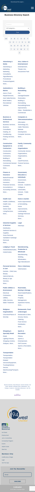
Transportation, (8, 355)
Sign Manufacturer (24, 262)
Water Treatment (8, 302)
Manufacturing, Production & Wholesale (23, 249)
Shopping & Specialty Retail (8, 332)
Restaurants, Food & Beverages (24, 311)
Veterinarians (22, 269)
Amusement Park (23, 71)
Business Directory (8, 384)
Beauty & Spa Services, (7, 280)
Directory (4, 449)
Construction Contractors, (7, 152)
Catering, (21, 319)
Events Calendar (24, 384)
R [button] (24, 45)
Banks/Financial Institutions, (8, 179)
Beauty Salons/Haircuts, (8, 275)
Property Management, (22, 299)
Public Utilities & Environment (9, 289)
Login (3, 460)
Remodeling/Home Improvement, (24, 107)
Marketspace (24, 386)
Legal (20, 223)
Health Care (7, 199)
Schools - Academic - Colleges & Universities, (25, 187)
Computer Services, (24, 134)
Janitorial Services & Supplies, (9, 232)
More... (5, 84)
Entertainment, (22, 67)
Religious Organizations (8, 311)
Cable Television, (23, 127)
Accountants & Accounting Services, (10, 188)
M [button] (28, 42)
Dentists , (6, 271)
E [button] (24, 38)
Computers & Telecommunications (25, 118)
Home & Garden (23, 199)
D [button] (21, 38)
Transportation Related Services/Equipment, (9, 360)
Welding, (21, 257)
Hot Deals (4, 432)
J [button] (19, 42)
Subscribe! (17, 481)
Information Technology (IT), (23, 123)
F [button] (27, 38)
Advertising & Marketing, (7, 68)
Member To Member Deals (15, 386)
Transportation (8, 352)
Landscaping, (22, 211)
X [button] (24, 49)
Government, (22, 180)
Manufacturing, (23, 254)
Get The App (5, 462)
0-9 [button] (6, 38)
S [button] (27, 45)
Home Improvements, (23, 208)
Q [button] (21, 45)
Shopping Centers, (9, 341)
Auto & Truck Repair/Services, (8, 94)
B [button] (14, 38)
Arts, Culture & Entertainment (23, 63)
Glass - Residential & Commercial (25, 111)
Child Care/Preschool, (23, 160)
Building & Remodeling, (22, 102)
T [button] (11, 49)
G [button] (10, 42)
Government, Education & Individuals (22, 175)
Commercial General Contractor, (9, 164)
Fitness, (20, 336)
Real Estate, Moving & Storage (24, 289)
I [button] (16, 42)
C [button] (17, 38)
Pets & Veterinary (24, 266)
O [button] (14, 45)
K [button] (22, 42)
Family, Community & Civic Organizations (24, 146)
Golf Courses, (22, 343)
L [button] (25, 42)
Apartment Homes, (24, 302)
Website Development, (22, 131)
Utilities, (5, 298)
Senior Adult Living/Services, (8, 210)
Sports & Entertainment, (22, 340)
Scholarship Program (7, 441)
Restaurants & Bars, (24, 314)
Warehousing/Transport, (11, 370)
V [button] (17, 49)
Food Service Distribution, (22, 323)
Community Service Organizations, (24, 152)
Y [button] (27, 49)
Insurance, (6, 182)
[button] (6, 8)
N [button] (11, 45)
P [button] (17, 45)
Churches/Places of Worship (9, 316)
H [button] (13, 42)
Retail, (5, 336)
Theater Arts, (22, 69)
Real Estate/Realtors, (25, 293)
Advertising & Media (8, 63)
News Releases (16, 384)
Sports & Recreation (21, 332)
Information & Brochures (20, 388)
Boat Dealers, (7, 100)
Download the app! (17, 2)
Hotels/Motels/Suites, (10, 249)
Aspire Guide (5, 446)
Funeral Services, (23, 163)
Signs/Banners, (8, 76)
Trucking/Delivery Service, (8, 366)
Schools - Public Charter (23, 193)
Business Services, (9, 124)
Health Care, (7, 204)
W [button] (21, 49)
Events (3, 443)
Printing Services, (8, 137)
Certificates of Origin (7, 457)
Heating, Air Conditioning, (7, 133)
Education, (21, 182)
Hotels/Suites (7, 252)
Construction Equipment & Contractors (7, 146)
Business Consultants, (7, 128)
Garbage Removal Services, (24, 215)
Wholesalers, (22, 259)
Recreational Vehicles (7, 104)
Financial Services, (9, 185)
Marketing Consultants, (7, 73)
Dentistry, (6, 206)
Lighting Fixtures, (8, 338)
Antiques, (6, 343)
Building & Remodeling (22, 89)
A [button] (11, 38)
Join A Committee (7, 438)
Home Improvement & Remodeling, (24, 203)
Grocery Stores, (23, 317)
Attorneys (21, 225)
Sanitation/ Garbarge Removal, (10, 239)
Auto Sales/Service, (9, 98)
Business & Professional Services (7, 119)
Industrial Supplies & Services (9, 224)
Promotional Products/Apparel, (9, 80)
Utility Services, (8, 300)
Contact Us (11, 388)
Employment (5, 435)
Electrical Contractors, (7, 294)
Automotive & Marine (8, 89)
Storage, (20, 295)
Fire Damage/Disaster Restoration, (23, 95)
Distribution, (7, 228)
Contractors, (7, 156)
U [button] (14, 49)
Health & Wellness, (9, 201)
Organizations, (22, 156)
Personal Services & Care (9, 267)
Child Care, (13, 271)
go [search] (18, 32)
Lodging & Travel (9, 247)
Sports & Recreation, (24, 346)
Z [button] (19, 52)
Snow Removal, (8, 235)
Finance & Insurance (6, 174)
